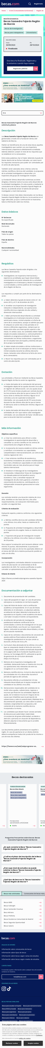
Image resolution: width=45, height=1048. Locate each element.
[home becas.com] (8, 938)
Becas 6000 (8, 902)
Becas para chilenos (8, 1018)
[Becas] (10, 3)
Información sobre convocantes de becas (17, 949)
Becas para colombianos (9, 1015)
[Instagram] (4, 989)
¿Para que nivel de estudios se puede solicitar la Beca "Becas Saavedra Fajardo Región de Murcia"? (22, 870)
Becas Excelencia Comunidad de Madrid (18, 919)
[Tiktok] (9, 989)
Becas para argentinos (9, 1012)
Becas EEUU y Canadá (9, 1009)
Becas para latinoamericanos (32, 1006)
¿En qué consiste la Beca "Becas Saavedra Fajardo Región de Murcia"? (22, 848)
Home (4, 11)
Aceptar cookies (33, 1043)
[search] (29, 3)
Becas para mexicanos (25, 1009)
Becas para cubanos (23, 1018)
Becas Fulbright (9, 906)
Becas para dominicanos (9, 1021)
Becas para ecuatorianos (27, 1015)
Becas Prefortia (9, 916)
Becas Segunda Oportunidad (14, 922)
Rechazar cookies (12, 1043)
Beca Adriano (9, 912)
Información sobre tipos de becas (14, 953)
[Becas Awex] (22, 86)
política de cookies (25, 1038)
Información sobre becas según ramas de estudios (20, 956)
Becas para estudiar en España (11, 1006)
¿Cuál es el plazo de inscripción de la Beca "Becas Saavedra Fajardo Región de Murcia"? (22, 858)
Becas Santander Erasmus (13, 909)
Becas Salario (9, 926)
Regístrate (38, 4)
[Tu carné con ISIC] (22, 98)
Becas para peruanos (24, 1012)
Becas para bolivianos (26, 1021)
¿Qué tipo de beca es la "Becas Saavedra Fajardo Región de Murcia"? (21, 880)
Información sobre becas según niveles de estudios (20, 959)
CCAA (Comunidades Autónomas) (21, 11)
